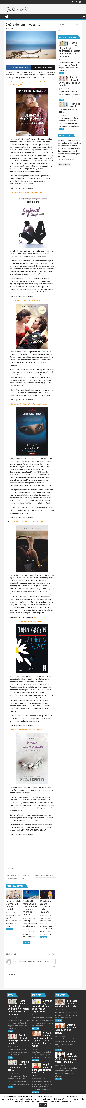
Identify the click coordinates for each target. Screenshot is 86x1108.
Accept (43, 1105)
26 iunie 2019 (12, 913)
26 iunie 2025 (64, 89)
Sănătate (58, 1020)
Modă (61, 73)
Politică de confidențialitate (37, 1102)
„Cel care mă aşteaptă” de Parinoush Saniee (28, 404)
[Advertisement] (31, 852)
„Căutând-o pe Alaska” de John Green (26, 621)
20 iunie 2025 (64, 115)
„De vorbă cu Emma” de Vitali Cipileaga (26, 521)
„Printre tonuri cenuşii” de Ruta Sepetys (26, 729)
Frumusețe (35, 1028)
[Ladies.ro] (7, 16)
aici (35, 188)
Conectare (51, 954)
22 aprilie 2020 (61, 1036)
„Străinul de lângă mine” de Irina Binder (26, 192)
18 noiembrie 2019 (39, 1079)
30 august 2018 (29, 918)
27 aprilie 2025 (38, 1015)
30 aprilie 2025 (61, 1010)
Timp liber (10, 868)
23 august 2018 (46, 915)
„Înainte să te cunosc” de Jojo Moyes (25, 300)
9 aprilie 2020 (37, 1049)
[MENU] (83, 16)
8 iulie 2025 (64, 60)
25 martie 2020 (62, 1065)
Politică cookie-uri (63, 1102)
